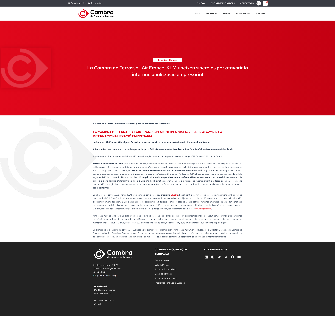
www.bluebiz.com (203, 208)
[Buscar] (258, 3)
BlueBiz (174, 194)
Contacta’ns (247, 3)
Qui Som (201, 3)
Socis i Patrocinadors (223, 3)
